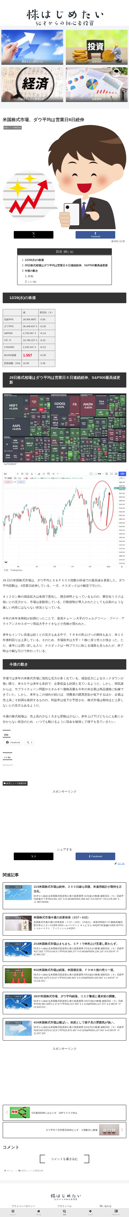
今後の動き (31, 270)
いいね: (32, 281)
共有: (31, 276)
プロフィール (64, 1206)
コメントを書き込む (64, 1159)
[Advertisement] (64, 817)
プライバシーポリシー (23, 1206)
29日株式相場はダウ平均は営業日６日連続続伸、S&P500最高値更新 (66, 265)
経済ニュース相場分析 (16, 783)
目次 (59, 251)
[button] (119, 748)
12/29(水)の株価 (34, 259)
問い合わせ (106, 1206)
